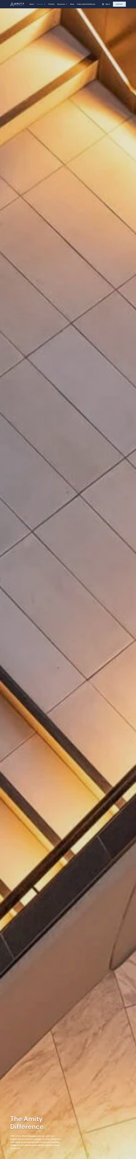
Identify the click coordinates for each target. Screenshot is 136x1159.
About (32, 4)
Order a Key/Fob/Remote (86, 4)
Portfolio (51, 4)
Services (40, 4)
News (72, 4)
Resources (61, 4)
